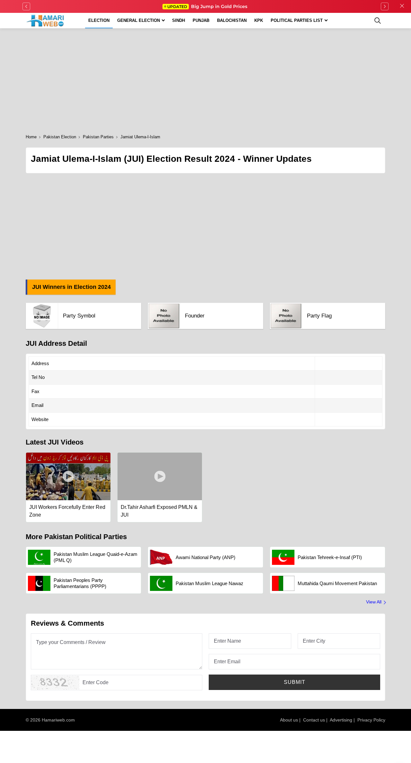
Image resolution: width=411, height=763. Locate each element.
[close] (402, 6)
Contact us (314, 719)
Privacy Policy (371, 719)
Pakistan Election (59, 136)
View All (373, 601)
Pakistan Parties (98, 136)
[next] (385, 6)
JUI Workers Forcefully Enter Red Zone (67, 511)
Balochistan (232, 20)
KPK (258, 20)
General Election (138, 20)
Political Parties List (297, 20)
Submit (294, 682)
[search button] (377, 20)
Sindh (178, 20)
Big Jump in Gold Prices (208, 6)
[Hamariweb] (45, 20)
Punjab (201, 20)
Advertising (341, 719)
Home (31, 136)
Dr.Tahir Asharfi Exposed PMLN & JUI (159, 511)
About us (289, 719)
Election (98, 20)
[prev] (26, 6)
